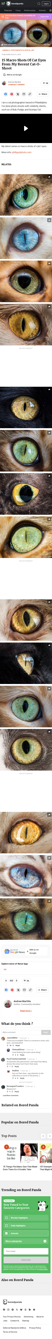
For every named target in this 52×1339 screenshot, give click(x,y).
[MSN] (30, 1310)
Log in (46, 4)
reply (18, 1045)
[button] (43, 1136)
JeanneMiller (12, 1038)
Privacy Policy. (43, 1269)
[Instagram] (8, 1310)
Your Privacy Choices (12, 1317)
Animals (6, 50)
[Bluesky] (21, 1310)
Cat (5, 969)
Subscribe (26, 1260)
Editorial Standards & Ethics (14, 1328)
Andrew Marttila (14, 82)
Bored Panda (12, 1302)
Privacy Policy (35, 1328)
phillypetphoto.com (21, 152)
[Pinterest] (13, 1310)
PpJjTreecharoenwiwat (16, 1059)
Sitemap (25, 1321)
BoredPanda (15, 3)
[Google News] (34, 1310)
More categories (14, 1241)
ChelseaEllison (18, 1050)
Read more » (26, 1011)
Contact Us (14, 1321)
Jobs (5, 1321)
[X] (17, 1310)
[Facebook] (4, 1310)
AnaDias (15, 1071)
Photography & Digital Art (22, 50)
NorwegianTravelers (15, 1086)
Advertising (28, 1317)
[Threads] (25, 1310)
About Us (40, 1317)
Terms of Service (10, 1332)
